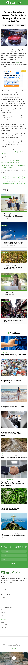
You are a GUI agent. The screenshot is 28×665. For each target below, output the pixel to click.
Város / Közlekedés (14, 8)
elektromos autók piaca (8, 183)
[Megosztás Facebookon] (9, 177)
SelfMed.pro (18, 646)
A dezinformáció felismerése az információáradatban (12, 293)
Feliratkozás (14, 563)
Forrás (2, 170)
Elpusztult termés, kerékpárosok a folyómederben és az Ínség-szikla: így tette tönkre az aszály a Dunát (13, 267)
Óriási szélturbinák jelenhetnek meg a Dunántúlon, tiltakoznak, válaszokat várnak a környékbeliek (13, 244)
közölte (17, 62)
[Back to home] (14, 2)
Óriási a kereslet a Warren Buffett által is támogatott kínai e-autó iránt (14, 17)
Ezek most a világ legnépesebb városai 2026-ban (13, 321)
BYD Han (23, 183)
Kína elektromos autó (9, 186)
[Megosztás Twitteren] (4, 177)
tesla (15, 181)
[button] (1, 2)
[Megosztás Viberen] (23, 177)
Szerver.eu (14, 648)
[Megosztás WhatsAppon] (14, 177)
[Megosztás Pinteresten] (18, 177)
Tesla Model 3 (21, 181)
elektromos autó (7, 181)
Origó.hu (20, 25)
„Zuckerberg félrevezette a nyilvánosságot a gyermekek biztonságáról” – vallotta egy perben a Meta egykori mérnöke (13, 216)
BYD (17, 183)
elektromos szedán (20, 186)
